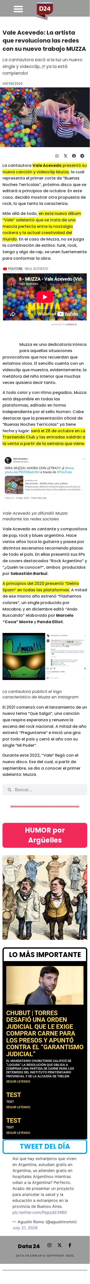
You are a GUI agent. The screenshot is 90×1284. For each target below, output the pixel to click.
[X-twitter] (59, 1245)
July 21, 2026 (25, 1227)
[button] (18, 9)
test (13, 1095)
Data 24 (29, 1246)
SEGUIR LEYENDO (18, 1081)
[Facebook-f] (69, 1245)
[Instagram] (49, 1245)
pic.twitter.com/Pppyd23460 (39, 1212)
